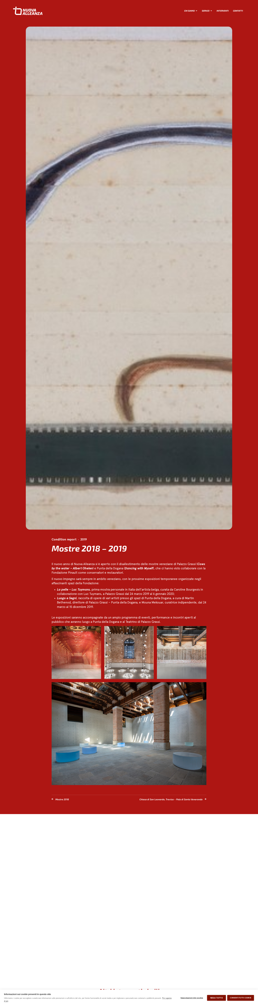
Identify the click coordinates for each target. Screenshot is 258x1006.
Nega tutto (216, 998)
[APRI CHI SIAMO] (196, 10)
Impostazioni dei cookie (192, 998)
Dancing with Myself (139, 568)
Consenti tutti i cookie (240, 998)
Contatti (238, 10)
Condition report (64, 539)
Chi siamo (189, 10)
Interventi (223, 10)
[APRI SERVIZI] (211, 10)
